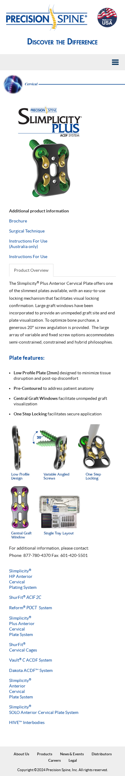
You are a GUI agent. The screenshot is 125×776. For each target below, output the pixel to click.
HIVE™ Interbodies (27, 722)
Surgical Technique (27, 231)
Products (44, 754)
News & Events (72, 754)
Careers (54, 760)
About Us (21, 754)
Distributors (102, 754)
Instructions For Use (28, 256)
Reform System (30, 607)
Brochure (18, 220)
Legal (73, 760)
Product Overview (31, 270)
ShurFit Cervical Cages (23, 647)
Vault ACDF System (30, 660)
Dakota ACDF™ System (30, 670)
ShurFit (25, 597)
